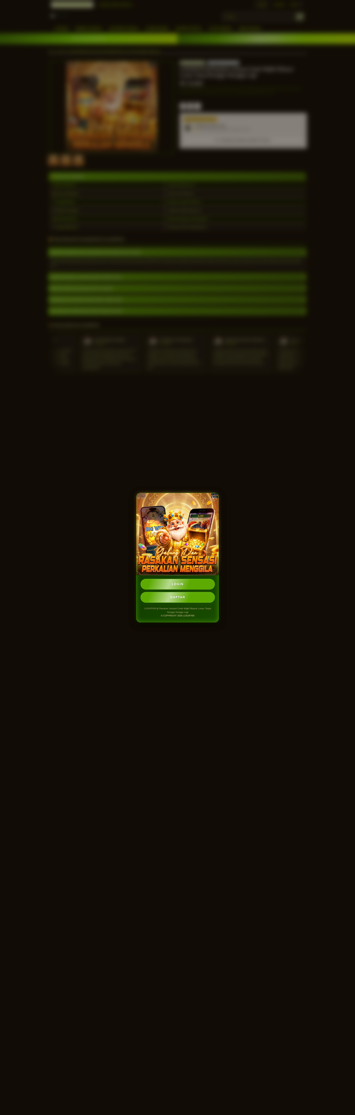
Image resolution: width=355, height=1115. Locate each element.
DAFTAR (177, 597)
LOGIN (178, 584)
